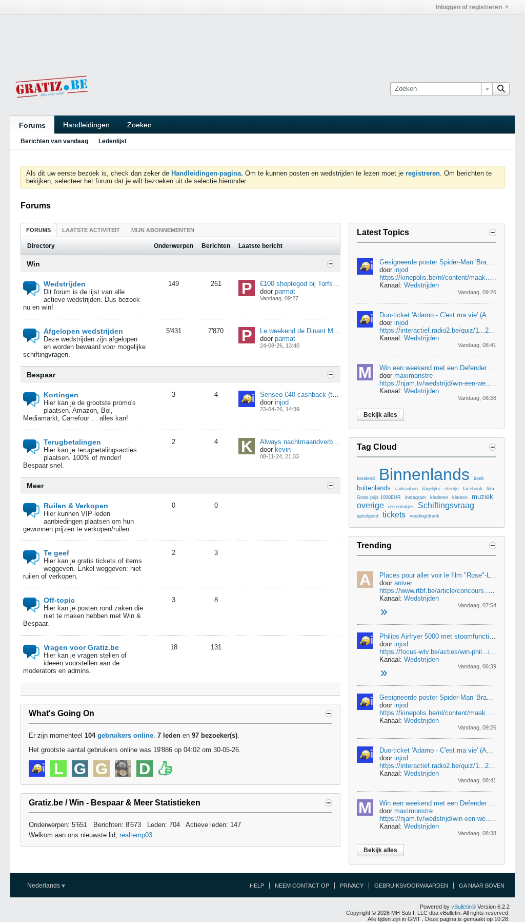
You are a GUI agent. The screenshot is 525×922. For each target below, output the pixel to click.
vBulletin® (463, 907)
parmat (285, 291)
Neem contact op (302, 885)
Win (33, 264)
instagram (415, 497)
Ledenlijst (112, 141)
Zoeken (139, 125)
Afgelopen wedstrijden (83, 331)
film (490, 488)
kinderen (439, 497)
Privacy (352, 885)
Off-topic (59, 600)
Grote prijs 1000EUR (379, 497)
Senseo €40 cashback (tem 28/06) (311, 394)
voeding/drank (424, 515)
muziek (482, 497)
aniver (403, 583)
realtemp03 (135, 835)
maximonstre (413, 375)
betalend (366, 478)
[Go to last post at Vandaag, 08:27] (383, 613)
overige (370, 505)
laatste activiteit (91, 230)
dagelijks (431, 488)
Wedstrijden (65, 284)
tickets (394, 514)
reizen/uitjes (401, 506)
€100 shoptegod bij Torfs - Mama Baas (317, 283)
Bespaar (41, 375)
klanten (460, 497)
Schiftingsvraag (446, 505)
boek (479, 478)
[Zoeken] (501, 88)
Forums (32, 125)
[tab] (38, 230)
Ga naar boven (481, 885)
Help (257, 885)
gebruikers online (125, 735)
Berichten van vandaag (54, 141)
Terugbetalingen (72, 442)
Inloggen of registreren (469, 7)
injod (282, 402)
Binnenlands (424, 474)
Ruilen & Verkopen (76, 506)
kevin (283, 449)
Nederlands (44, 885)
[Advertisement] (262, 37)
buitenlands (374, 488)
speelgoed (367, 515)
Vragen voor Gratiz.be (81, 647)
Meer (35, 486)
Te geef (56, 553)
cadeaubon (406, 488)
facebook (472, 488)
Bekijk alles (380, 414)
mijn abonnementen (162, 230)
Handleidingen (86, 125)
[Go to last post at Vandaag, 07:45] (383, 674)
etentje (452, 488)
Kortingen (61, 395)
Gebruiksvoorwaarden (411, 885)
